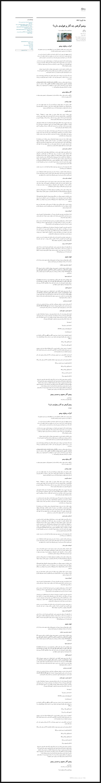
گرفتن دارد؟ (78, 38)
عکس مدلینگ (83, 35)
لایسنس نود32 (30, 42)
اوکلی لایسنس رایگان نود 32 (28, 45)
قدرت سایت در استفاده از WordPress (76, 777)
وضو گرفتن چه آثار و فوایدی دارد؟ (69, 25)
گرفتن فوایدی (83, 39)
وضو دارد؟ (82, 40)
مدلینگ (83, 9)
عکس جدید (82, 38)
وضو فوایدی (78, 40)
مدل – (80, 39)
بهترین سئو (31, 47)
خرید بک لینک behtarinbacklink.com (27, 41)
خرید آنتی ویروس (24, 50)
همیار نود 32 (31, 46)
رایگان (32, 48)
